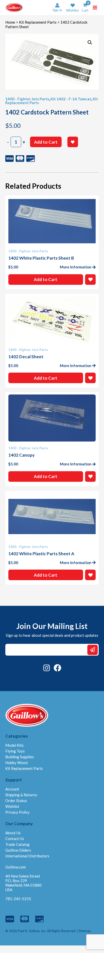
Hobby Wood (16, 762)
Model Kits (14, 745)
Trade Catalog (17, 844)
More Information (75, 267)
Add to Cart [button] (45, 279)
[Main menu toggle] (95, 7)
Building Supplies (19, 757)
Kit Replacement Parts (38, 22)
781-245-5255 (18, 898)
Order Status (16, 800)
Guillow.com (15, 867)
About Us (13, 832)
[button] (72, 7)
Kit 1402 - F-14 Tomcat (70, 99)
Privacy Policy (17, 812)
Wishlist (12, 806)
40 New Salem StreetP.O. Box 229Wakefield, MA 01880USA (23, 883)
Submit (92, 650)
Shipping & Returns (21, 794)
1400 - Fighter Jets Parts (27, 99)
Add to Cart (46, 142)
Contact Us (14, 838)
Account (12, 789)
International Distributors (27, 856)
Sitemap (85, 931)
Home (10, 22)
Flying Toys (15, 751)
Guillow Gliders (18, 850)
